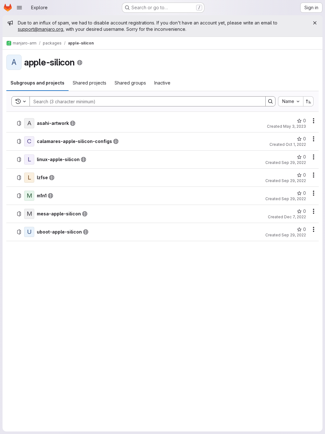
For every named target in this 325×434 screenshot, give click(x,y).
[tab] (37, 83)
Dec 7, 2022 (295, 216)
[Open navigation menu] (19, 8)
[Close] (315, 23)
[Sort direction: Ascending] (308, 101)
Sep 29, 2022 (294, 162)
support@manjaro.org (40, 29)
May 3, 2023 (294, 126)
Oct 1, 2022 (296, 144)
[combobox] (290, 101)
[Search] (270, 101)
